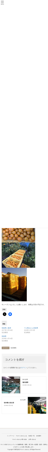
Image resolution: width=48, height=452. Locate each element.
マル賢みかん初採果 (31, 328)
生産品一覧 (31, 435)
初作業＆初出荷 (9, 403)
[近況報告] (11, 385)
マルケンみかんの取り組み (19, 439)
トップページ (10, 435)
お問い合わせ (32, 439)
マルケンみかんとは (21, 435)
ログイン (23, 367)
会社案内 (38, 435)
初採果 (4, 336)
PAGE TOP (45, 436)
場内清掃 (25, 382)
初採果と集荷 (6, 328)
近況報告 (13, 348)
